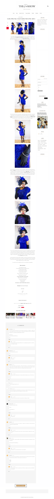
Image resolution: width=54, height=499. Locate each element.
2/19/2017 (14, 329)
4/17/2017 (12, 438)
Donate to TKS (29, 303)
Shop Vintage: (22, 288)
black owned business (43, 140)
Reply (9, 337)
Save (23, 307)
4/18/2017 (14, 448)
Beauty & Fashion (28, 13)
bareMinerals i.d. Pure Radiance (22, 280)
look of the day (40, 144)
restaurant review (40, 148)
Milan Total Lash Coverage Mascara (22, 277)
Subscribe (37, 13)
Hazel (24, 274)
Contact (41, 13)
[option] (11, 316)
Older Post (22, 485)
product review (40, 147)
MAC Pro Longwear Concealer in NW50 (22, 273)
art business (21, 255)
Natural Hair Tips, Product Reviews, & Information (42, 106)
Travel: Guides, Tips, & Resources (41, 104)
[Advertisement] (42, 62)
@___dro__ (41, 133)
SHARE (19, 307)
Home (14, 13)
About (17, 13)
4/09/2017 (13, 364)
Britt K (10, 438)
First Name (39, 79)
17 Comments (23, 20)
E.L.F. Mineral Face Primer (22, 267)
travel (45, 148)
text (38, 89)
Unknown (10, 364)
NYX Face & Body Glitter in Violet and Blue (22, 276)
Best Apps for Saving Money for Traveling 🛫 (42, 114)
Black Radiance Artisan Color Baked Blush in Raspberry (22, 282)
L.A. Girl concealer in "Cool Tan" (22, 270)
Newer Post (18, 485)
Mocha (26, 274)
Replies (9, 339)
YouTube (33, 13)
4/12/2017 (14, 341)
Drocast (26, 303)
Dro (17, 20)
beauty (39, 140)
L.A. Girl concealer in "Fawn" (22, 269)
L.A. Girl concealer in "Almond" (23, 271)
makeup (44, 144)
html (38, 87)
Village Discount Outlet (27, 172)
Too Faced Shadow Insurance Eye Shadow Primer (22, 268)
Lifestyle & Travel (21, 13)
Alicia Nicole (11, 329)
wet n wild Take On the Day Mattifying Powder (22, 279)
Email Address (39, 82)
